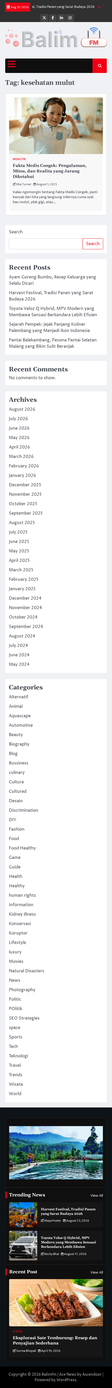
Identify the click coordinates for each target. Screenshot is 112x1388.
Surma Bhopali (26, 1351)
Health (19, 159)
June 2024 (19, 655)
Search (16, 232)
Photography (22, 990)
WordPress (66, 1380)
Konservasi (20, 924)
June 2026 (19, 428)
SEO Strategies (24, 1018)
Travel (15, 1065)
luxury (15, 952)
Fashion (16, 829)
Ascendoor (92, 1374)
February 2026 (24, 466)
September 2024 (26, 627)
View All (96, 1195)
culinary (17, 772)
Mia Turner (24, 184)
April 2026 (19, 447)
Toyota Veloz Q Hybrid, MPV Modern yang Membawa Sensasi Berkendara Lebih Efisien (68, 1242)
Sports (15, 1037)
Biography (19, 744)
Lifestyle (17, 943)
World (15, 1094)
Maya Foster (52, 1221)
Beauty (16, 735)
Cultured (18, 791)
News (14, 980)
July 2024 (18, 645)
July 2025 (18, 532)
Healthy (17, 886)
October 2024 (23, 617)
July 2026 (18, 419)
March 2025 (21, 570)
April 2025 (19, 560)
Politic (15, 999)
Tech (13, 1046)
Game (15, 858)
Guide (15, 867)
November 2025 (25, 494)
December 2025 (25, 485)
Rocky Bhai (51, 1254)
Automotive (21, 725)
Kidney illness (22, 914)
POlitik (15, 1009)
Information (21, 905)
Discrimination (23, 810)
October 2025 (23, 504)
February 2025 (24, 579)
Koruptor (18, 933)
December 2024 (25, 598)
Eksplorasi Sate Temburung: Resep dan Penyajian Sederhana (55, 1340)
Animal (16, 706)
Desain (16, 801)
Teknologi (18, 1056)
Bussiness (18, 763)
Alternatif (18, 697)
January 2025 (22, 589)
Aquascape (20, 716)
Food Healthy (22, 848)
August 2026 (22, 409)
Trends (15, 1075)
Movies (16, 961)
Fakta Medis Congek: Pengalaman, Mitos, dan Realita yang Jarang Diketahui (49, 171)
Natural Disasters (26, 971)
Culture (16, 782)
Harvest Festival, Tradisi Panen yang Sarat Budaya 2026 (68, 1211)
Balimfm (49, 1374)
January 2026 (22, 475)
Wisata (16, 1084)
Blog (13, 754)
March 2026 (21, 457)
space (14, 1028)
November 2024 (25, 608)
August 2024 (22, 636)
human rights (22, 895)
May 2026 (19, 438)
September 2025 (26, 513)
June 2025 (19, 542)
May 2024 (19, 664)
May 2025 (19, 551)
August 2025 (22, 523)
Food (14, 839)
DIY (12, 820)
